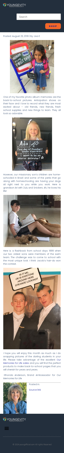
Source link (35, 389)
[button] (6, 428)
